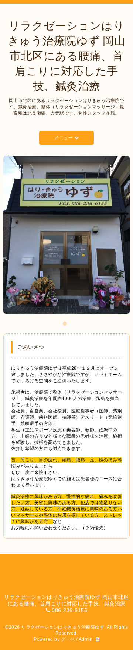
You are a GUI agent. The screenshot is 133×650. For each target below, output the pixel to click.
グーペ (68, 639)
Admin (86, 639)
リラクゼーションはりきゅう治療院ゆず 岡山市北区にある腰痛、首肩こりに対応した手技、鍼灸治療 (67, 56)
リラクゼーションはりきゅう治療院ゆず (62, 627)
